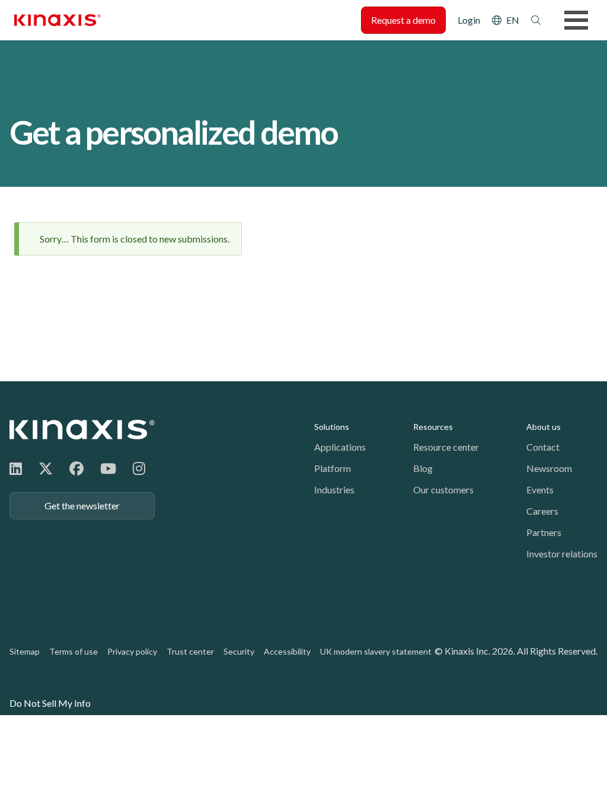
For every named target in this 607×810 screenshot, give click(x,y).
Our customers (443, 489)
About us (543, 427)
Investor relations (562, 553)
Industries (334, 489)
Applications (340, 446)
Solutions (331, 427)
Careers (542, 510)
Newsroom (549, 468)
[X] (46, 468)
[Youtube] (108, 468)
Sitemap (24, 651)
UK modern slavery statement (376, 651)
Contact (543, 446)
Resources (433, 427)
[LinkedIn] (15, 468)
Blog (423, 468)
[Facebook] (76, 468)
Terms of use (73, 651)
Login (469, 19)
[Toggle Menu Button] (576, 20)
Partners (543, 532)
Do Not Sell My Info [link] (50, 703)
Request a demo (403, 19)
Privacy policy (132, 651)
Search (536, 20)
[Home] (82, 429)
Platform (332, 468)
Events (540, 489)
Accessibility (287, 651)
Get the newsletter (82, 505)
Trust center (190, 651)
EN (512, 19)
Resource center (446, 446)
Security (238, 651)
